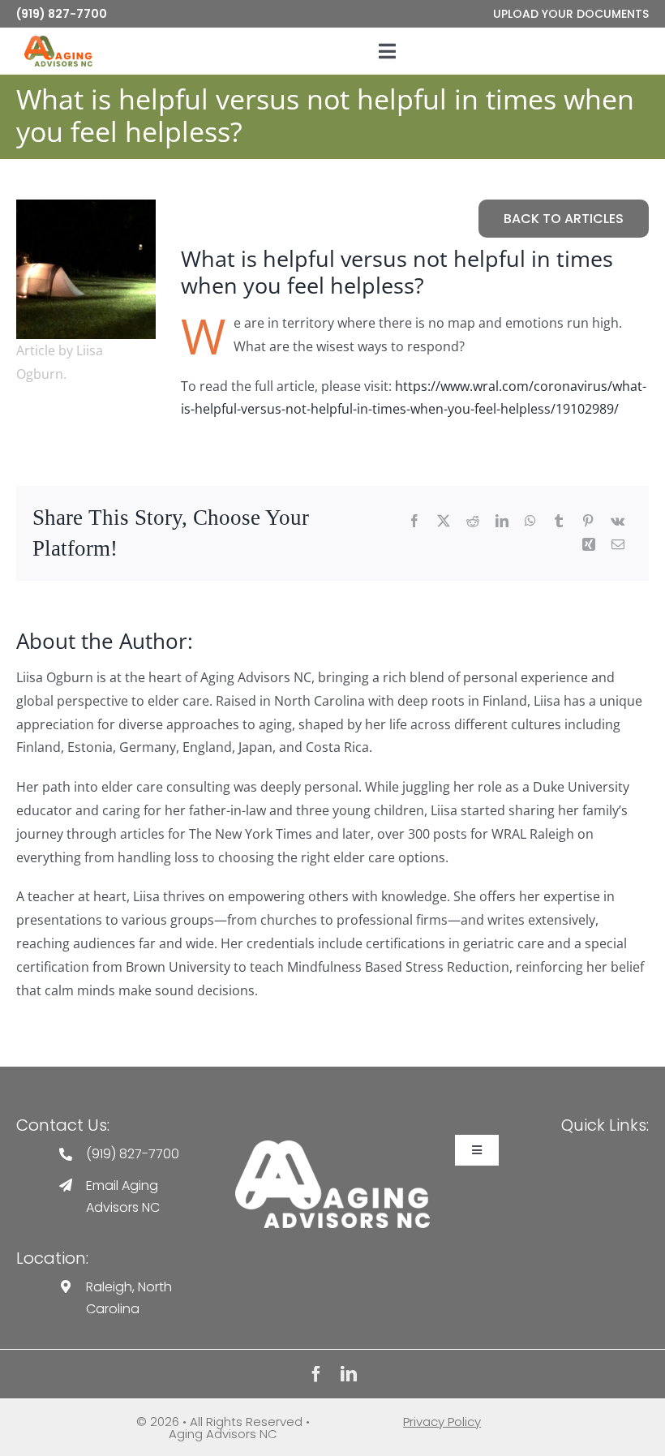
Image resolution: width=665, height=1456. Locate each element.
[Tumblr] (558, 522)
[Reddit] (472, 522)
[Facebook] (414, 522)
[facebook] (316, 1374)
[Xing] (588, 545)
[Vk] (618, 522)
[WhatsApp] (530, 522)
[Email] (618, 545)
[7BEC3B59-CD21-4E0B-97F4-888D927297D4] (86, 206)
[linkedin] (349, 1374)
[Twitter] (443, 522)
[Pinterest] (588, 522)
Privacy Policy (442, 1421)
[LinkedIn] (502, 522)
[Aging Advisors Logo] (332, 1146)
